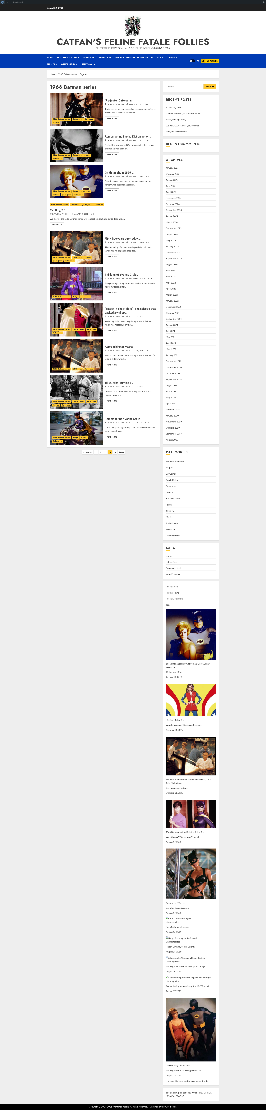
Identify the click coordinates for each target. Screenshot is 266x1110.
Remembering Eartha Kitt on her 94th (128, 136)
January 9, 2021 (81, 214)
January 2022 (172, 300)
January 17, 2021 (136, 140)
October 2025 (173, 173)
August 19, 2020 (136, 387)
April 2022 (171, 288)
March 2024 (172, 222)
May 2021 (171, 337)
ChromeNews (156, 1106)
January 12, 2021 (136, 177)
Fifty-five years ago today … (122, 238)
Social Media (172, 523)
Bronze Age (105, 57)
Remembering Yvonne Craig (122, 418)
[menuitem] (2, 2)
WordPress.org (173, 574)
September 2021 (174, 318)
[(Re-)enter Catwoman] (76, 109)
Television (87, 64)
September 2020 (174, 379)
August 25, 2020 (136, 317)
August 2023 (172, 234)
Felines (51, 64)
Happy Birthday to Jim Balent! (180, 946)
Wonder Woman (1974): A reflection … (184, 113)
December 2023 (173, 228)
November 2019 (174, 421)
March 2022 (172, 294)
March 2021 (172, 349)
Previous (87, 452)
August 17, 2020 (136, 423)
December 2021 (173, 306)
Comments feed (173, 568)
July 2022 (170, 270)
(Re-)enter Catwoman (118, 100)
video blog (205, 1081)
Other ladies (68, 64)
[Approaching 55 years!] (76, 356)
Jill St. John (66, 195)
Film (159, 57)
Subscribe (212, 60)
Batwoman (77, 119)
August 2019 (172, 439)
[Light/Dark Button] (192, 60)
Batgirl (75, 191)
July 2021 (170, 331)
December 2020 (173, 361)
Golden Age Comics (68, 57)
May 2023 (171, 240)
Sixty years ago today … (177, 119)
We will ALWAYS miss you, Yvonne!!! (183, 125)
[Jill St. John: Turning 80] (76, 392)
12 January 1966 (173, 107)
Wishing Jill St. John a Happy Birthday (183, 1070)
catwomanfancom (115, 104)
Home (50, 57)
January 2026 (172, 167)
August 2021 (172, 325)
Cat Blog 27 (57, 210)
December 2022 (173, 252)
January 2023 (172, 246)
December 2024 (173, 198)
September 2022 (174, 258)
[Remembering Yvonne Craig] (76, 428)
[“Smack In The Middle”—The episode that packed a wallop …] (76, 319)
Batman (172, 1081)
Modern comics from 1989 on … (133, 57)
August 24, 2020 (136, 351)
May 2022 (171, 282)
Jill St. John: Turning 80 (119, 382)
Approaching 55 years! (119, 346)
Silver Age (88, 57)
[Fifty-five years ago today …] (76, 247)
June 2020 (171, 391)
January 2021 (172, 355)
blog (176, 1081)
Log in (169, 556)
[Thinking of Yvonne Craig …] (76, 283)
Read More (112, 118)
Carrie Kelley (78, 329)
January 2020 (172, 415)
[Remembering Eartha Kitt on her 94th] (76, 145)
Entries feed (171, 562)
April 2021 (171, 343)
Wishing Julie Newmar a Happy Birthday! (185, 966)
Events (171, 57)
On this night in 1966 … (119, 172)
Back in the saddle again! (177, 927)
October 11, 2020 (136, 243)
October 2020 (173, 373)
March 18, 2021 (135, 104)
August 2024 (172, 216)
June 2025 (171, 186)
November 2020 (174, 367)
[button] (198, 61)
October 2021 (173, 313)
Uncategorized (173, 535)
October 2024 (173, 204)
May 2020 (171, 397)
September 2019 (174, 433)
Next (121, 452)
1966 (167, 1081)
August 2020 (172, 385)
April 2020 (171, 403)
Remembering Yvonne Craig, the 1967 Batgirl (187, 986)
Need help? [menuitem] (18, 2)
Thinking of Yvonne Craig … (122, 274)
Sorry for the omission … (177, 131)
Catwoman (89, 119)
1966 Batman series (61, 119)
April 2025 (171, 192)
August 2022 (172, 264)
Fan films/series (173, 498)
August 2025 (172, 180)
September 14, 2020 (137, 279)
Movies (87, 155)
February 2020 (173, 409)
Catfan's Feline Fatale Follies (133, 42)
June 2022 (171, 276)
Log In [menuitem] (8, 2)
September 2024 (174, 210)
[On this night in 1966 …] (76, 181)
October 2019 (173, 427)
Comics (56, 122)
